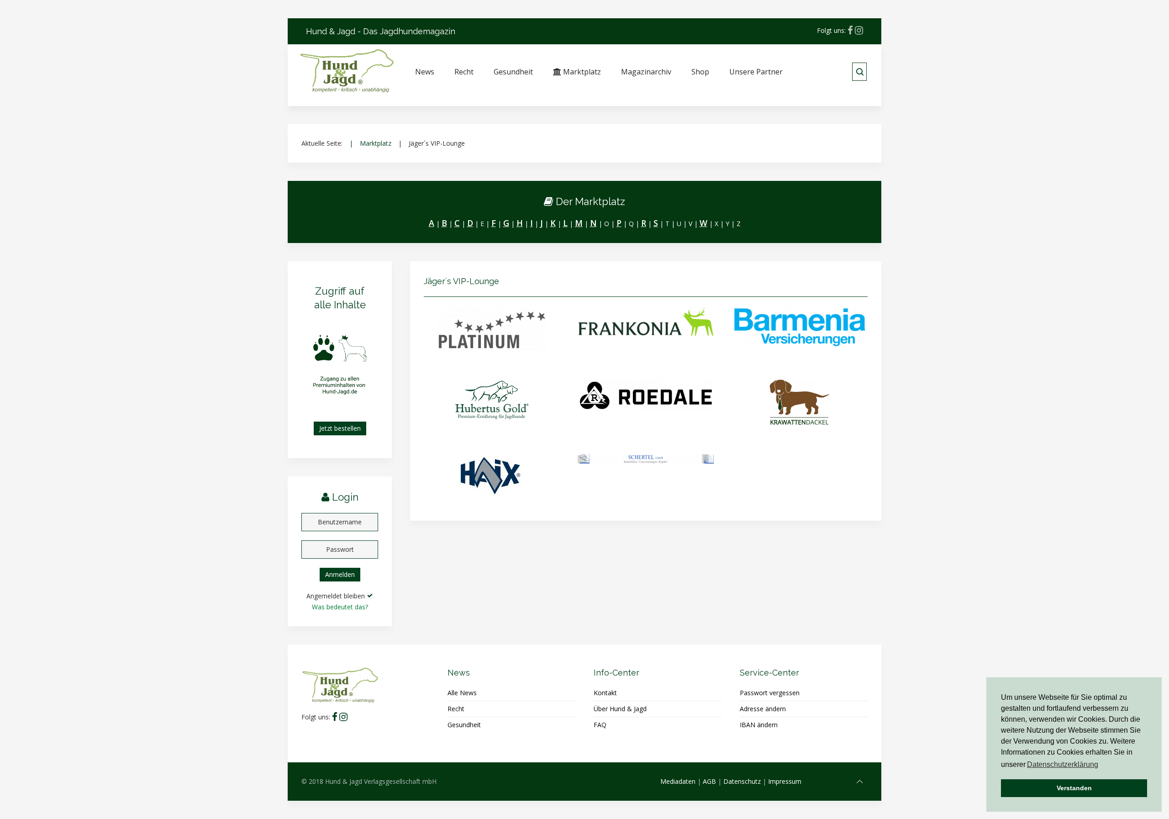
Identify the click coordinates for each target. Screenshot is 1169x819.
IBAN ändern (759, 724)
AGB (709, 781)
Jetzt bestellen (340, 428)
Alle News (462, 692)
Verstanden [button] (1074, 788)
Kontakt (605, 692)
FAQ (600, 724)
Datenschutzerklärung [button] (1062, 764)
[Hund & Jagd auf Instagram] (859, 30)
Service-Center (769, 672)
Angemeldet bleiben (335, 596)
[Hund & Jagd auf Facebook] (850, 30)
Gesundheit (513, 72)
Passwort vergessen (770, 692)
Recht (464, 72)
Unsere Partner (756, 72)
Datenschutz (742, 781)
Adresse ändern (763, 708)
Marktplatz (581, 72)
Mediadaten (677, 781)
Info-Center (616, 672)
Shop (700, 72)
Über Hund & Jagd (620, 708)
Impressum (784, 781)
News (424, 72)
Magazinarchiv (646, 72)
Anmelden (340, 574)
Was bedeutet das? (340, 606)
